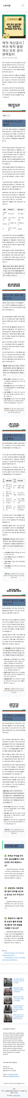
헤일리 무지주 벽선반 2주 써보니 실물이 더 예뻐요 (18, 998)
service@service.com (13, 1076)
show (7, 115)
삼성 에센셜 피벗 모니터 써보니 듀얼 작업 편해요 (18, 980)
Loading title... (16, 1095)
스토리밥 (6, 5)
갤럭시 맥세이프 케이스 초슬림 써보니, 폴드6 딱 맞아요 (18, 1016)
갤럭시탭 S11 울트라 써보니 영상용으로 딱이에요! (18, 989)
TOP (14, 1089)
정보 (5, 950)
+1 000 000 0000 (12, 1074)
